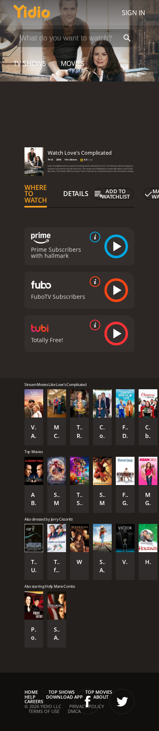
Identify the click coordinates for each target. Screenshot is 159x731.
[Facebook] (87, 701)
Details (75, 193)
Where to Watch (35, 194)
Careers (33, 701)
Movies (72, 63)
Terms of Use (44, 711)
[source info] (93, 237)
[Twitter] (122, 701)
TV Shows (29, 63)
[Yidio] (31, 12)
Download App (64, 697)
